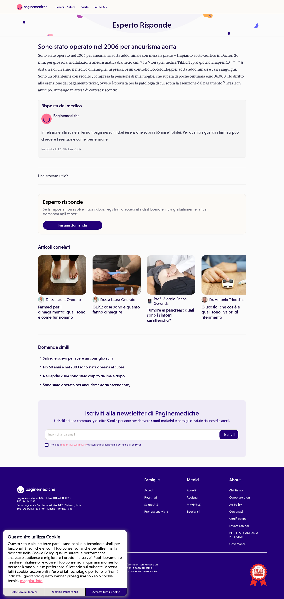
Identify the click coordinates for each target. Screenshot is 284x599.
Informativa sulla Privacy (74, 444)
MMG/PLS (194, 504)
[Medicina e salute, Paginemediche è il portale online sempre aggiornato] (32, 7)
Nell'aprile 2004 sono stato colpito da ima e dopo (84, 376)
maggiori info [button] (31, 581)
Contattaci (236, 511)
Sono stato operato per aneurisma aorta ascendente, (86, 385)
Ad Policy (235, 504)
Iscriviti (229, 434)
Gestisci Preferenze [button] (65, 591)
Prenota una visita (156, 511)
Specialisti (193, 511)
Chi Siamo (236, 490)
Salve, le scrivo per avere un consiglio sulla (78, 358)
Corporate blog (239, 497)
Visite (85, 7)
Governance (237, 544)
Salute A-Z (100, 7)
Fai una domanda (72, 225)
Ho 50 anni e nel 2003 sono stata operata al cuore (83, 367)
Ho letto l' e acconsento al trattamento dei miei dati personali (95, 444)
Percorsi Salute (65, 7)
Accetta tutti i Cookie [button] (106, 592)
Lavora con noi (239, 525)
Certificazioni (238, 518)
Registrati (150, 497)
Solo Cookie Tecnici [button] (24, 592)
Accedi (148, 490)
